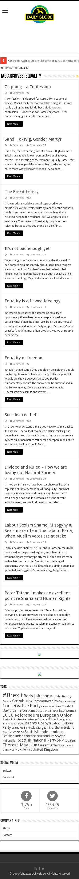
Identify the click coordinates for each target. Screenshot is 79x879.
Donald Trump (50, 711)
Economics (67, 710)
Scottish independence (45, 732)
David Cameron (15, 710)
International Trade (13, 723)
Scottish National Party (37, 740)
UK (30, 745)
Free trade (23, 719)
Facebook (8, 777)
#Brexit (13, 695)
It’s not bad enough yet (27, 248)
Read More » (13, 123)
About (6, 828)
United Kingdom (45, 749)
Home (7, 67)
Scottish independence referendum (29, 736)
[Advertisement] (39, 38)
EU (5, 715)
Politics (7, 732)
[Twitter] (43, 868)
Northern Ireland (61, 728)
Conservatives (51, 706)
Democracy (35, 710)
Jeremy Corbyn (38, 723)
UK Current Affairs (47, 745)
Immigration (64, 719)
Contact (7, 834)
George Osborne (38, 719)
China (28, 701)
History (52, 719)
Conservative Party (22, 705)
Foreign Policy (10, 719)
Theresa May (15, 744)
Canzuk (18, 701)
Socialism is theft (21, 414)
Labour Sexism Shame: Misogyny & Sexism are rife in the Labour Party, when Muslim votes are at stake (39, 530)
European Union (56, 715)
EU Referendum (23, 715)
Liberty (15, 727)
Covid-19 (67, 706)
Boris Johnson (37, 696)
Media (23, 727)
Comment (18, 93)
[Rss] (35, 868)
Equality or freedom (24, 357)
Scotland (18, 732)
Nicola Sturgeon (38, 727)
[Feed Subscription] (77, 76)
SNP (60, 740)
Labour (57, 723)
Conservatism (66, 701)
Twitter (7, 770)
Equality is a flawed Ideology (32, 300)
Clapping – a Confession (28, 86)
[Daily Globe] (39, 13)
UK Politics (24, 749)
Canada (7, 701)
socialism (70, 740)
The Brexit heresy (22, 191)
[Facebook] (39, 868)
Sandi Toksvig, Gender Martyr (33, 139)
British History (60, 696)
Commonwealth (45, 701)
